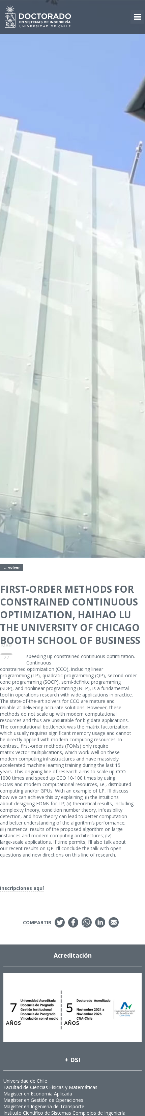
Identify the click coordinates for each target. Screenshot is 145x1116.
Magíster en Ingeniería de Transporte (43, 1106)
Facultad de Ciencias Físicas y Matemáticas (50, 1087)
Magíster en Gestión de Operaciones (43, 1100)
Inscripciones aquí (22, 888)
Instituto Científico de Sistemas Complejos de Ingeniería (64, 1113)
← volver (11, 567)
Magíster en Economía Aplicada (37, 1093)
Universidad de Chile (25, 1081)
